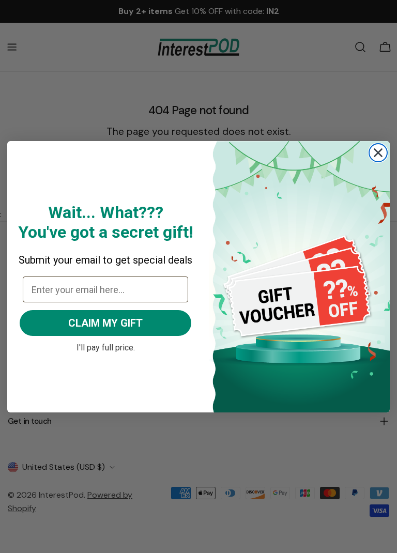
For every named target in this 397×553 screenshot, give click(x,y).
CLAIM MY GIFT (105, 323)
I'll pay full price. (106, 346)
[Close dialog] (378, 153)
